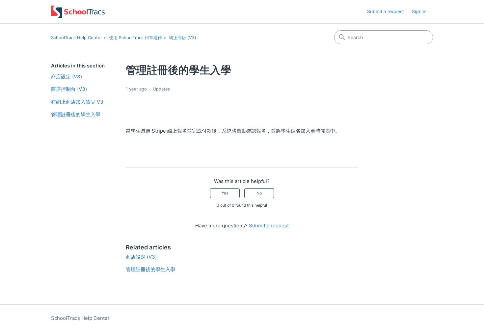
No (259, 193)
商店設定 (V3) (66, 76)
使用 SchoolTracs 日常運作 (135, 37)
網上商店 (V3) (182, 37)
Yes (225, 193)
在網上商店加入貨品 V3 (77, 102)
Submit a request (385, 11)
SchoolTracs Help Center (76, 37)
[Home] (78, 12)
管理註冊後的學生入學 (75, 114)
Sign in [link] (419, 11)
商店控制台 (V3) (69, 89)
